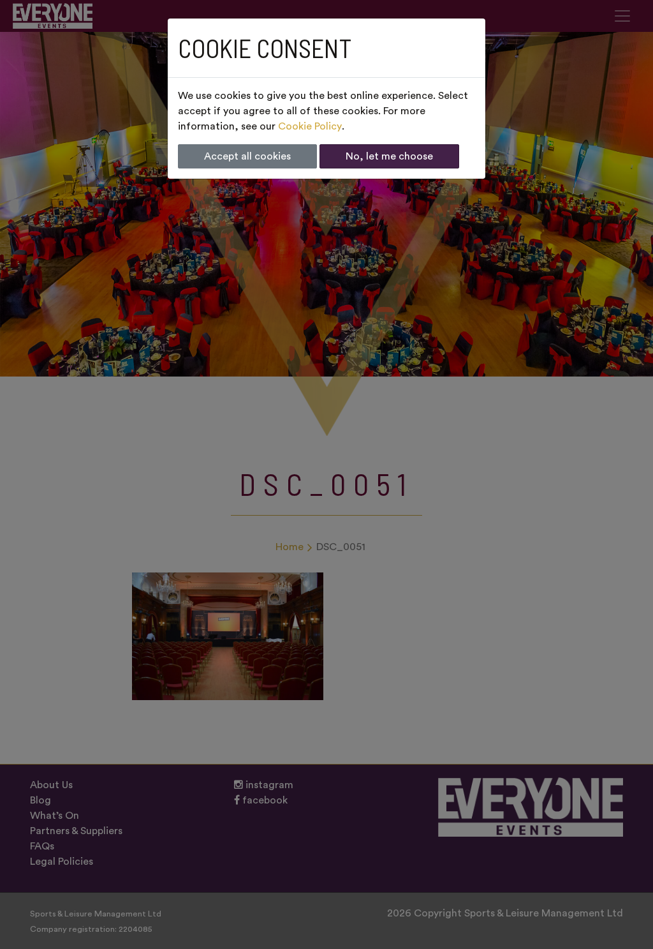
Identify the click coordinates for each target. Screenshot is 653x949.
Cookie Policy (310, 126)
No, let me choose (389, 156)
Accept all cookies (247, 156)
